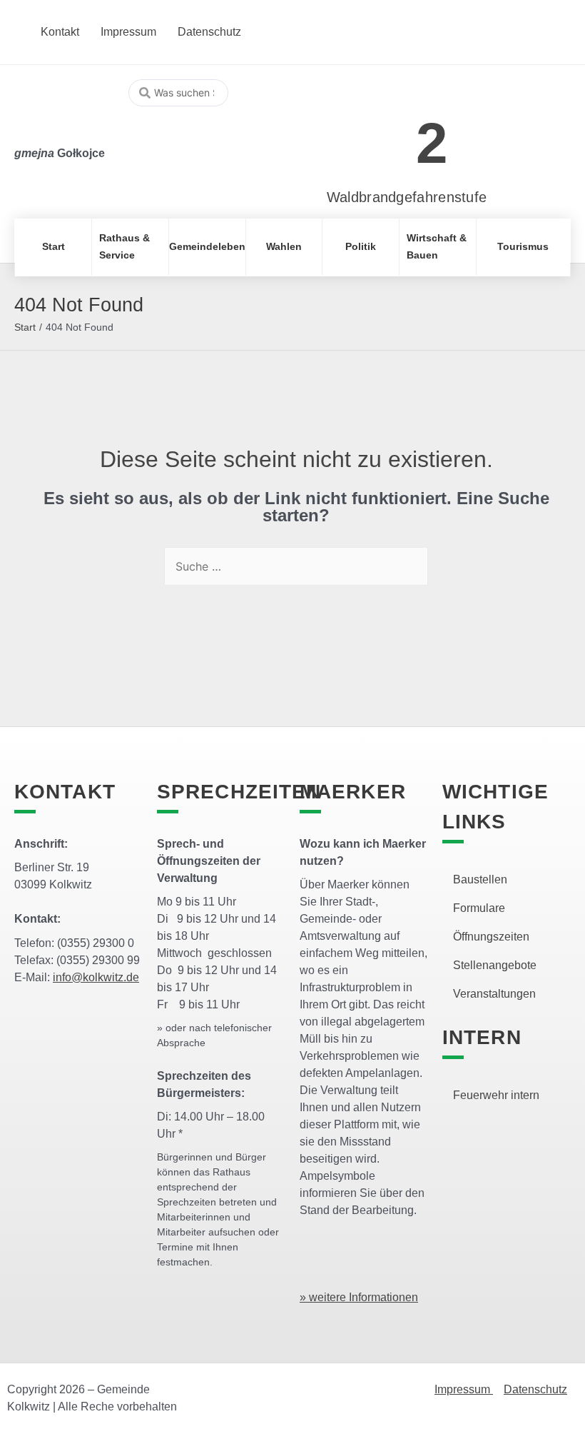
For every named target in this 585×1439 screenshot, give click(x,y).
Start (25, 327)
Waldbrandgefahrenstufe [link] (407, 197)
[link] (385, 135)
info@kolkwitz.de (96, 977)
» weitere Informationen (359, 1297)
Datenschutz (535, 1389)
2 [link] (432, 143)
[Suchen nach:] (296, 567)
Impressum (463, 1389)
